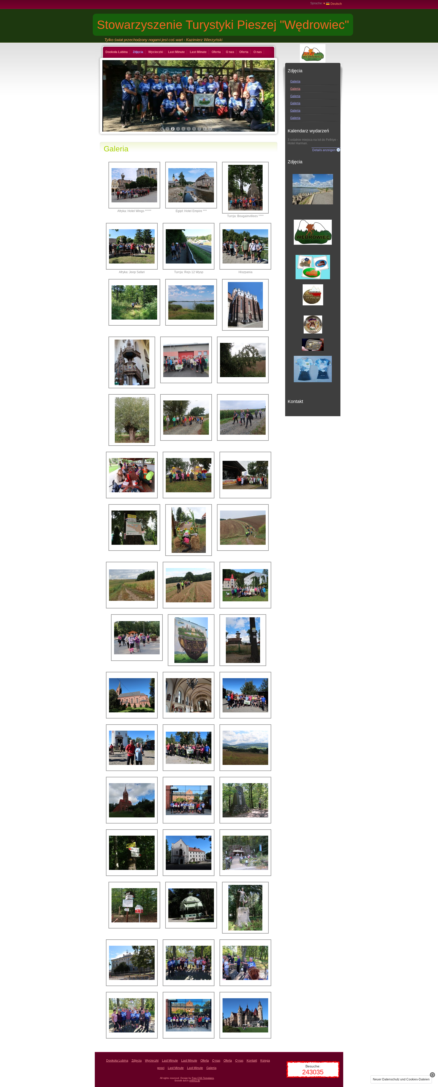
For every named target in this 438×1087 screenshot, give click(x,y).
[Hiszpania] (245, 246)
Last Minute (176, 52)
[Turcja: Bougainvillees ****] (245, 188)
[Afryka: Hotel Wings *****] (134, 185)
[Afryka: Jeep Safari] (132, 246)
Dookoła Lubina (116, 52)
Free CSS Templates (203, 1078)
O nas (230, 52)
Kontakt (252, 1060)
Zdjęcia (138, 52)
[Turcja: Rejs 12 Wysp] (188, 246)
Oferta (216, 52)
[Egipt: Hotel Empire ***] (191, 185)
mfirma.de (194, 1080)
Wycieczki (155, 52)
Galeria (295, 81)
